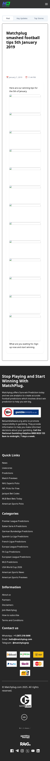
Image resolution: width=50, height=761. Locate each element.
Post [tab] (8, 18)
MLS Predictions (10, 562)
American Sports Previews (14, 577)
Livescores (7, 468)
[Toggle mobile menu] (46, 4)
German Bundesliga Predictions (17, 531)
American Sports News (13, 572)
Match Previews (9, 478)
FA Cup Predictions (11, 551)
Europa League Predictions (15, 546)
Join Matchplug (9, 610)
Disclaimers (7, 605)
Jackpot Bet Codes (10, 493)
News (4, 462)
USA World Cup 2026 (12, 567)
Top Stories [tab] (39, 18)
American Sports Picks (13, 503)
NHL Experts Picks (10, 483)
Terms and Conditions (12, 620)
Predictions (7, 473)
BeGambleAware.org (12, 421)
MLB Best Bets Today (12, 498)
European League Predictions (16, 557)
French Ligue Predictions (14, 541)
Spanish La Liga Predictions (15, 536)
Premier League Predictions (15, 521)
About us (6, 594)
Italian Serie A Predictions (14, 526)
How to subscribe (10, 615)
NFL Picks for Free (10, 488)
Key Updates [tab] (22, 18)
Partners (6, 599)
